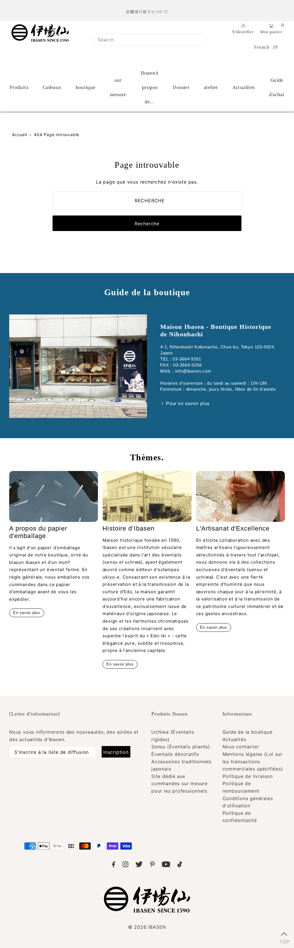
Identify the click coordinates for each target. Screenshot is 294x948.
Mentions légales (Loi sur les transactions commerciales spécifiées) (253, 761)
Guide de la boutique (247, 732)
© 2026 (147, 927)
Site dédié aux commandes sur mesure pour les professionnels (179, 783)
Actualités (234, 739)
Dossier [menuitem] (181, 87)
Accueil (19, 134)
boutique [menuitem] (86, 87)
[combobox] (150, 40)
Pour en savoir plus (188, 403)
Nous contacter (241, 746)
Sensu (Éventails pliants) (180, 746)
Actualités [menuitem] (244, 87)
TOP (284, 940)
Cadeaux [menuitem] (52, 87)
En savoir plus (26, 613)
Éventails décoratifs (175, 754)
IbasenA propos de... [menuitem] (150, 87)
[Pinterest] (152, 865)
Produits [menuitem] (18, 87)
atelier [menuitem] (211, 87)
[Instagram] (125, 865)
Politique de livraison (248, 776)
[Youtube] (166, 865)
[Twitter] (139, 865)
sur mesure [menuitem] (118, 87)
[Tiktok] (179, 865)
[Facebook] (113, 865)
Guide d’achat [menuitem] (277, 87)
